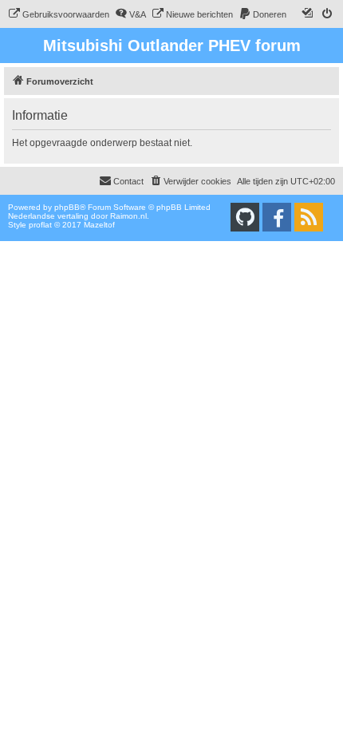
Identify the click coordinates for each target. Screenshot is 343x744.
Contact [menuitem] (128, 181)
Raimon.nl (128, 216)
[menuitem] (58, 14)
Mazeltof (99, 224)
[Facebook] (276, 217)
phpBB (67, 207)
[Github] (245, 217)
